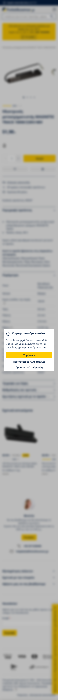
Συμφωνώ (29, 355)
